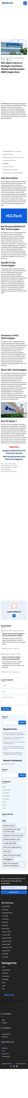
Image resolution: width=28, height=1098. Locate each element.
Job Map (4, 1023)
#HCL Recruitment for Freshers (9, 465)
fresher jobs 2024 (9, 843)
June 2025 (5, 919)
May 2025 (5, 922)
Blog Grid (5, 1037)
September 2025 (7, 913)
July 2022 (5, 957)
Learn (4, 805)
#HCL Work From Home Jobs (9, 471)
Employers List (6, 1034)
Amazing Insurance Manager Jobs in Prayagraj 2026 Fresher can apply (13, 753)
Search (5, 717)
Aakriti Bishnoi (21, 58)
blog (3, 1020)
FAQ (3, 1051)
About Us (5, 1048)
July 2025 (5, 916)
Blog (4, 786)
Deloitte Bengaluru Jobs (11, 839)
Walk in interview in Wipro (12, 855)
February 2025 (6, 931)
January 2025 (6, 935)
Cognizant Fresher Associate (13, 835)
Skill (4, 808)
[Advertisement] (14, 25)
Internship (6, 799)
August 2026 (6, 906)
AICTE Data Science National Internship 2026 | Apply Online (14, 742)
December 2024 (7, 938)
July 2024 (5, 954)
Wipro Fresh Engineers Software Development (11, 864)
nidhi (18, 648)
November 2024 (7, 941)
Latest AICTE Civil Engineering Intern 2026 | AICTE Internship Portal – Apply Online (13, 748)
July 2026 (5, 909)
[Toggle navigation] (25, 3)
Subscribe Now (14, 892)
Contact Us (5, 1053)
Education (6, 793)
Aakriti (17, 672)
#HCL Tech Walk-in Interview (8, 467)
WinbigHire (13, 1063)
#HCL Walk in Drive (6, 469)
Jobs (10, 60)
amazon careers (9, 825)
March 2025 (5, 928)
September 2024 (7, 947)
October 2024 (6, 944)
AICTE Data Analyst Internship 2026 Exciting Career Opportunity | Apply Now (14, 733)
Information (6, 796)
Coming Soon (6, 1056)
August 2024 (6, 950)
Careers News (7, 790)
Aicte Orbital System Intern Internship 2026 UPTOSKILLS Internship (13, 738)
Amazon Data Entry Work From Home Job (11, 831)
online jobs (7, 851)
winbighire (8, 859)
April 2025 (5, 925)
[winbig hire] (7, 3)
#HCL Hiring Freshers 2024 (8, 464)
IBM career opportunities (12, 847)
